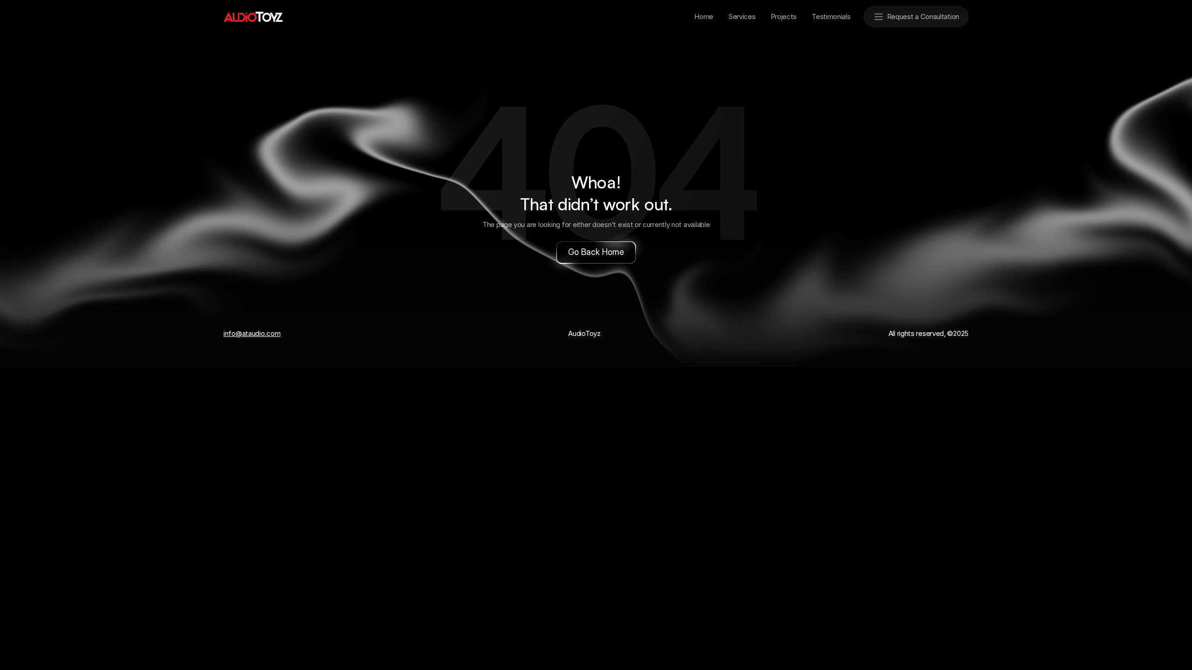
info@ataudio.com (252, 333)
